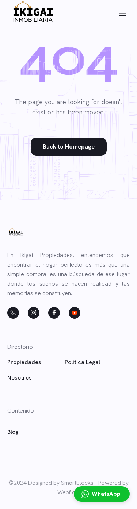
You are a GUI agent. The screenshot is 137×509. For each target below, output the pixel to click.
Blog (13, 432)
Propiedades (24, 362)
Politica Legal (82, 362)
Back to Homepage (69, 146)
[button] (122, 13)
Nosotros (19, 377)
